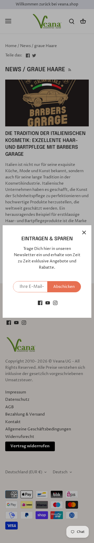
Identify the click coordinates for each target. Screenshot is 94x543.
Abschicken (64, 286)
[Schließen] (84, 232)
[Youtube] (47, 303)
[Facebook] (40, 303)
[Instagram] (55, 303)
